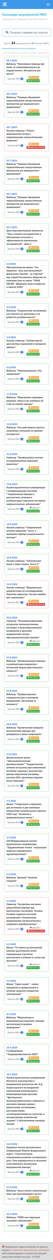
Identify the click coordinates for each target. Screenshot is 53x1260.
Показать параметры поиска (27, 32)
